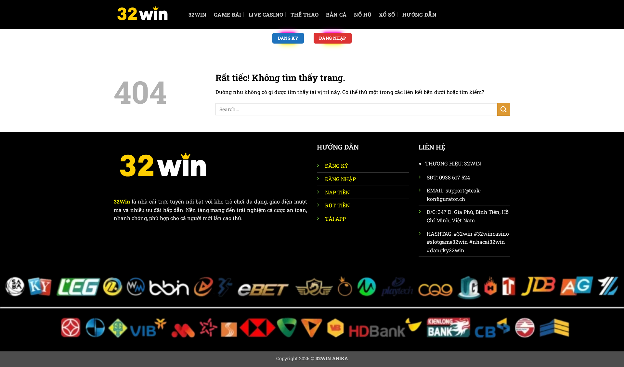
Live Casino (266, 14)
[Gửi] (503, 109)
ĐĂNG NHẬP (340, 179)
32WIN (197, 14)
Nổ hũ (363, 14)
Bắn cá (336, 14)
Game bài (227, 14)
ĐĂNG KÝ (336, 165)
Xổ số (387, 14)
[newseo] (146, 14)
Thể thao (305, 14)
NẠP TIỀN (337, 192)
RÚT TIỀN (337, 205)
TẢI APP (335, 218)
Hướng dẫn (419, 14)
